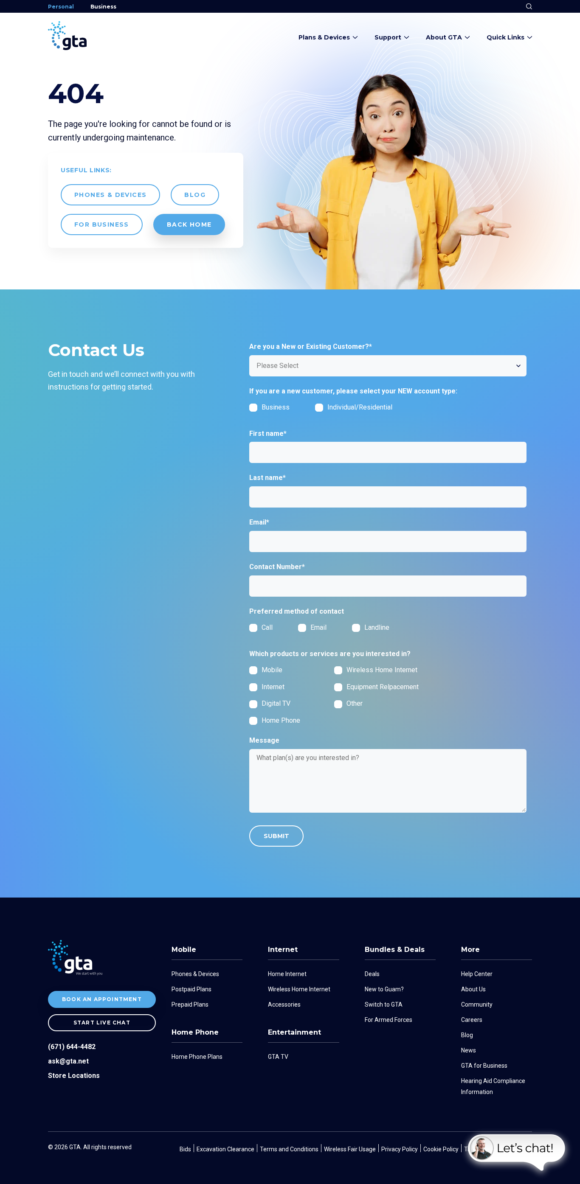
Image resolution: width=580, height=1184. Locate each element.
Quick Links (505, 37)
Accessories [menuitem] (284, 1004)
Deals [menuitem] (372, 974)
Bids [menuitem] (185, 1149)
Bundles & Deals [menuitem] (395, 950)
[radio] (273, 627)
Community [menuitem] (477, 1004)
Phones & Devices (110, 195)
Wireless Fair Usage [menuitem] (350, 1149)
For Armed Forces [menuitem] (388, 1019)
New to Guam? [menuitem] (384, 989)
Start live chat (101, 1022)
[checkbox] (334, 410)
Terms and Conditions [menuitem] (289, 1149)
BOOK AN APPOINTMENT (102, 999)
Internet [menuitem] (283, 950)
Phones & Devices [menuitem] (195, 974)
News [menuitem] (468, 1050)
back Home (189, 224)
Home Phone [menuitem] (195, 1032)
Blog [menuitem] (467, 1035)
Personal (61, 6)
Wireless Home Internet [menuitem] (299, 989)
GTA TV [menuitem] (278, 1056)
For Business (101, 224)
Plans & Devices (324, 37)
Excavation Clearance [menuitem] (225, 1149)
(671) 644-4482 (72, 1047)
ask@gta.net (68, 1061)
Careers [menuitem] (471, 1019)
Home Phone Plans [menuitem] (197, 1056)
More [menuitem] (470, 950)
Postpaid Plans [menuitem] (191, 989)
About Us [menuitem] (473, 989)
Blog (195, 195)
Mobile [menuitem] (184, 950)
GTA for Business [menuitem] (484, 1065)
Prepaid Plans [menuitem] (190, 1004)
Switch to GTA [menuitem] (384, 1004)
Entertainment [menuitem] (294, 1032)
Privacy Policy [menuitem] (399, 1149)
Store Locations (74, 1076)
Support (387, 37)
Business (103, 6)
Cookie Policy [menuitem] (441, 1149)
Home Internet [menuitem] (287, 974)
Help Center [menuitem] (477, 974)
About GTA (444, 37)
